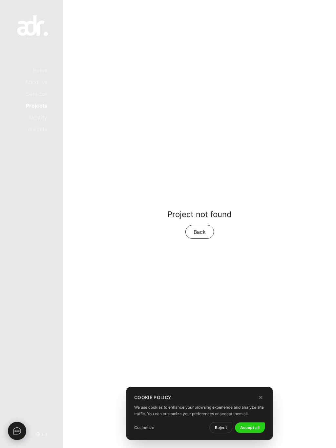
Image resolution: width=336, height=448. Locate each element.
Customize (144, 427)
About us (36, 82)
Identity (38, 117)
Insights (37, 129)
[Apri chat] (17, 431)
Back (200, 232)
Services (36, 94)
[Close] (261, 397)
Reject (221, 427)
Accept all (250, 427)
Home (40, 70)
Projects (36, 105)
